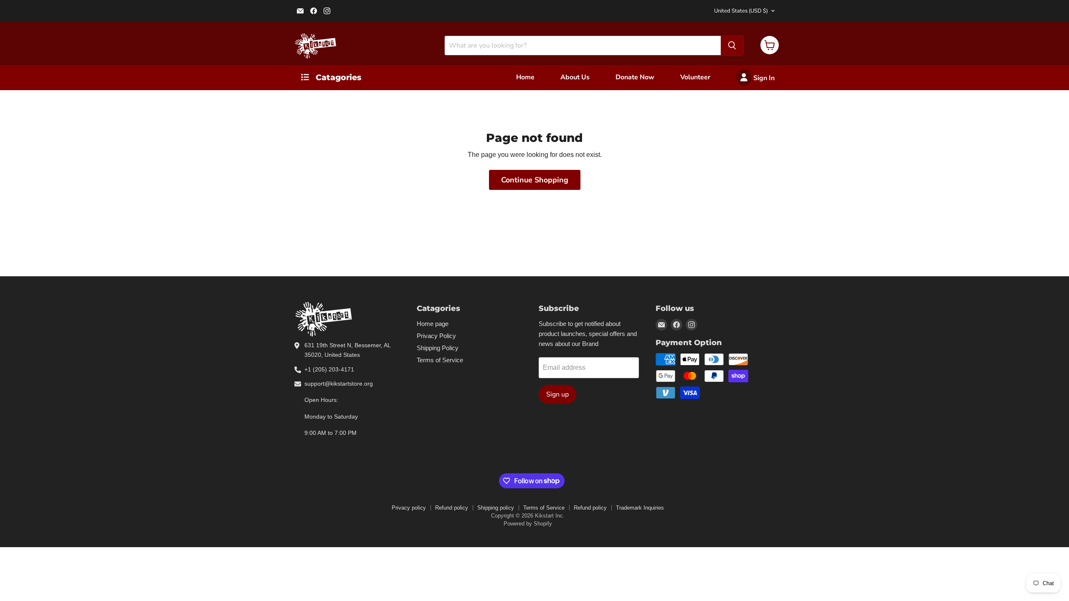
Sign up (557, 394)
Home (525, 77)
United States (741, 11)
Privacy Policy (436, 335)
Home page (432, 323)
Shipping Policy (438, 347)
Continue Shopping (534, 180)
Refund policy (451, 508)
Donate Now (635, 77)
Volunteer (695, 77)
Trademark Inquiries (640, 508)
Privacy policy (409, 508)
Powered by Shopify (528, 523)
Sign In (763, 78)
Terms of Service (440, 360)
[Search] (732, 45)
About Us (575, 77)
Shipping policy (495, 508)
